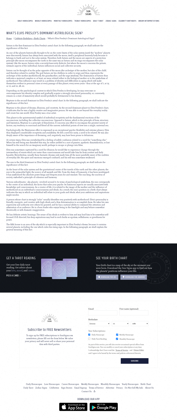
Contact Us (87, 391)
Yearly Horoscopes (83, 21)
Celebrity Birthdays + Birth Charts (30, 38)
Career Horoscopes (70, 384)
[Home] (88, 9)
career (31, 270)
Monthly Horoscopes (63, 21)
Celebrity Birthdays (127, 21)
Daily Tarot (98, 21)
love (13, 270)
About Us (149, 388)
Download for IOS (108, 277)
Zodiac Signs (111, 21)
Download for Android (135, 277)
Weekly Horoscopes (43, 21)
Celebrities (54, 388)
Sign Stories (66, 388)
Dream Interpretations (149, 21)
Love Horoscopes (52, 384)
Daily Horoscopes (25, 21)
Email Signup (80, 388)
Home (9, 38)
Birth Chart (146, 384)
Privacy (119, 388)
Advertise (110, 388)
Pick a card (12, 276)
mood (20, 270)
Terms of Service (96, 388)
